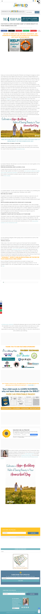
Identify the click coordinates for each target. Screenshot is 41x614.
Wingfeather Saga (20, 149)
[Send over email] (1, 310)
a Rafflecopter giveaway (7, 324)
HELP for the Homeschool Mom (19, 537)
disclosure (24, 27)
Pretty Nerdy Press (29, 453)
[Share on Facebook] (1, 304)
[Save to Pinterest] (1, 308)
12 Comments (6, 28)
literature (9, 98)
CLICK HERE (31, 385)
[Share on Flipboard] (1, 313)
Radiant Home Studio (26, 455)
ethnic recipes (7, 175)
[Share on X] (1, 306)
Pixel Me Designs (32, 612)
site (3, 266)
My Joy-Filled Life (20, 5)
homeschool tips (28, 537)
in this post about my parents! (19, 249)
